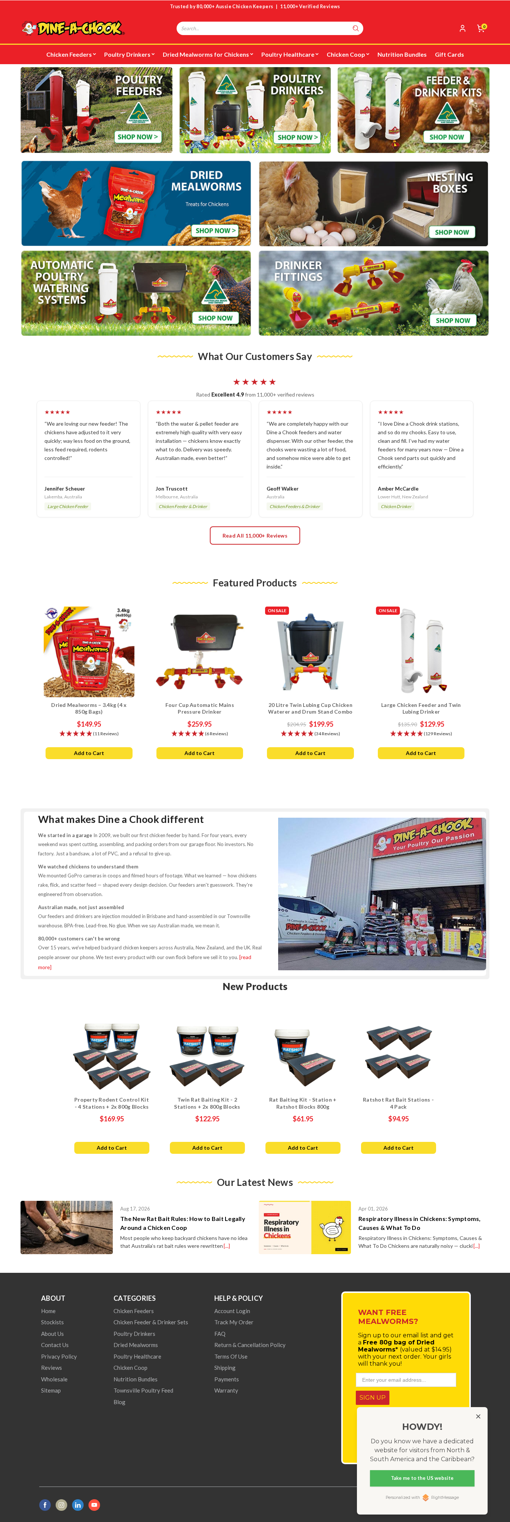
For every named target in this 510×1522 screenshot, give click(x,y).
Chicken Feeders (69, 54)
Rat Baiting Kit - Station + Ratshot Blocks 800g (303, 1102)
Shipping (225, 1367)
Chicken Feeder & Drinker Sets (150, 1322)
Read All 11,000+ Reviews (255, 535)
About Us (52, 1333)
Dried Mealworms (135, 1344)
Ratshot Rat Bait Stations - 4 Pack (398, 1102)
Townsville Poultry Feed (143, 1390)
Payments (226, 1379)
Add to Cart (89, 753)
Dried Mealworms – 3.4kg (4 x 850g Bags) (89, 708)
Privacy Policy (59, 1356)
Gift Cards (449, 54)
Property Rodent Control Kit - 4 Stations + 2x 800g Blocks (111, 1102)
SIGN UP (373, 1397)
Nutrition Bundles (402, 54)
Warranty (226, 1390)
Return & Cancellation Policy (250, 1344)
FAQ (220, 1333)
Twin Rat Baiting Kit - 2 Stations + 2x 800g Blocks (207, 1102)
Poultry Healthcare (287, 54)
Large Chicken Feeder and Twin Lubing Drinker (421, 708)
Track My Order (234, 1322)
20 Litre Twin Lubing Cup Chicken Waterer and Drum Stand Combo (310, 708)
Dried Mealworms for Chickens (206, 54)
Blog (119, 1402)
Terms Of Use (231, 1356)
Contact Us (55, 1344)
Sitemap (51, 1390)
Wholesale (54, 1379)
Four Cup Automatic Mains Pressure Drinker (199, 708)
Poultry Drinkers (127, 54)
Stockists (52, 1322)
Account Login (232, 1311)
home (48, 1311)
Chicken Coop (346, 54)
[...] (227, 1246)
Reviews (51, 1367)
